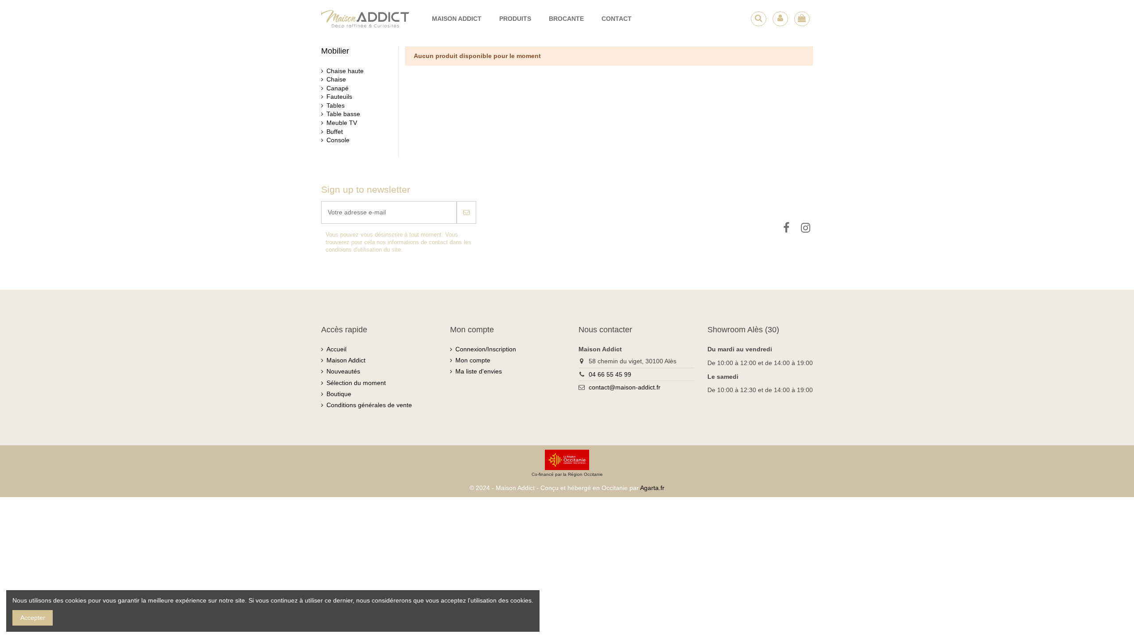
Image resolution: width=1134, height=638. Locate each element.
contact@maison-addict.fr (624, 387)
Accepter (32, 617)
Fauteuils (339, 96)
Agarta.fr (652, 487)
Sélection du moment (356, 382)
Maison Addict (345, 360)
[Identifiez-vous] (780, 19)
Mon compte (472, 360)
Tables (335, 105)
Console (338, 140)
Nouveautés (343, 371)
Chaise (336, 79)
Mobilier (335, 51)
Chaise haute (345, 70)
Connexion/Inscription (485, 349)
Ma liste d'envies (478, 371)
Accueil (336, 349)
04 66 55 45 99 (610, 374)
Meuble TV (341, 122)
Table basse (343, 113)
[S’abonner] (466, 212)
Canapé (337, 88)
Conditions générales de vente (369, 404)
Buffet (334, 131)
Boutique (338, 393)
